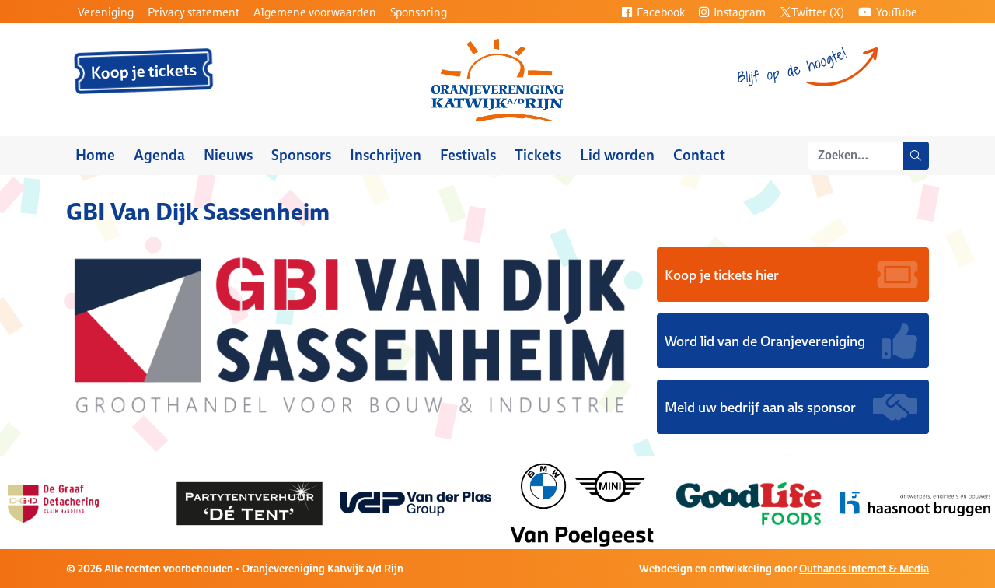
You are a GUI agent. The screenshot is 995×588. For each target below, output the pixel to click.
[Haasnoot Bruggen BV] (899, 502)
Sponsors (301, 155)
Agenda (159, 155)
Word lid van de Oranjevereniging (765, 340)
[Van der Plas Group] (400, 502)
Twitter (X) (817, 12)
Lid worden (617, 155)
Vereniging (106, 12)
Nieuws (228, 155)
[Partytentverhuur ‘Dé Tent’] (234, 502)
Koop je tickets (144, 71)
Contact (699, 155)
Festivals (468, 155)
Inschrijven (385, 155)
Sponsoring (418, 12)
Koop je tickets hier (722, 274)
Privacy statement (193, 12)
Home (95, 155)
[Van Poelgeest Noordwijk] (566, 502)
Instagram (738, 12)
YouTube (895, 12)
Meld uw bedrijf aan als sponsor (760, 406)
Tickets (538, 155)
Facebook (659, 12)
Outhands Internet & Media (864, 569)
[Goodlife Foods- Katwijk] (733, 502)
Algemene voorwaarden (314, 12)
